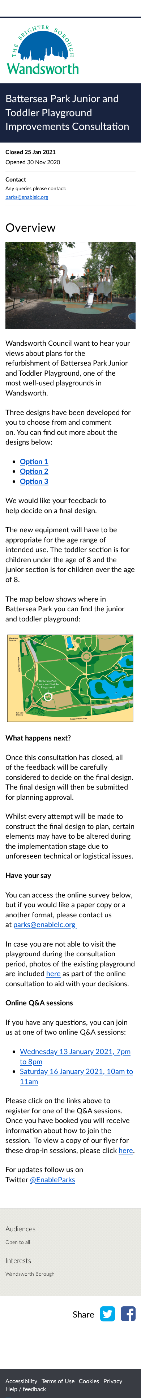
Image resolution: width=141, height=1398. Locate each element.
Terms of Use (58, 1380)
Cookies (89, 1380)
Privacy (112, 1380)
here (53, 973)
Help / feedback (25, 1388)
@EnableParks (52, 1179)
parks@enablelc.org (45, 924)
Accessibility (21, 1380)
